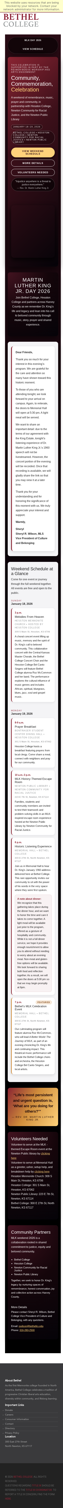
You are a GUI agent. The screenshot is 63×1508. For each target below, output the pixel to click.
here (8, 1498)
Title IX (36, 1485)
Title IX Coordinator (39, 1490)
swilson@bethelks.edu (31, 1326)
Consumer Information (17, 1419)
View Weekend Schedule (33, 152)
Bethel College (23, 1476)
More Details (33, 163)
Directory (10, 1428)
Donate (9, 1410)
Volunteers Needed (33, 172)
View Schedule (33, 49)
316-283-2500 (27, 1330)
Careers (9, 1415)
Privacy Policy (12, 1433)
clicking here (42, 1171)
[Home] (21, 20)
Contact (9, 1424)
